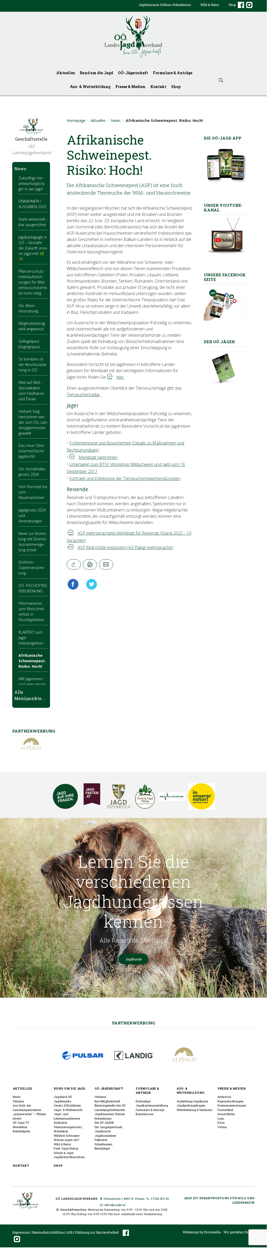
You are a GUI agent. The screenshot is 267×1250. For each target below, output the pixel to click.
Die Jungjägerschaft (108, 1127)
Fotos (221, 1122)
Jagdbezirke (62, 1101)
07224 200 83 (159, 1199)
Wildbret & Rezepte (66, 1136)
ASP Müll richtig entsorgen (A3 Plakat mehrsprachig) (125, 547)
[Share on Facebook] (74, 584)
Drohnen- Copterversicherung (31, 568)
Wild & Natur (209, 5)
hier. (120, 377)
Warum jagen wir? (66, 1140)
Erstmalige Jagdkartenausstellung (152, 1103)
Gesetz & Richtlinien (67, 1105)
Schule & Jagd (63, 1153)
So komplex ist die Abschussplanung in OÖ (32, 364)
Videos (222, 1127)
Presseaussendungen (232, 1105)
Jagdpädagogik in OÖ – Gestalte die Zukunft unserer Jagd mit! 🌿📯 (33, 248)
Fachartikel (225, 1110)
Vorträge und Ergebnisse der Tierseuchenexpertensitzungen (125, 478)
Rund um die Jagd (96, 72)
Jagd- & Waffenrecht (68, 1110)
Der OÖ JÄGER (104, 1122)
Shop (232, 5)
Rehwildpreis (21, 1131)
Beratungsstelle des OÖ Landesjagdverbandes (110, 1107)
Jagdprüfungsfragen (191, 1105)
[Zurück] (74, 564)
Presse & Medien (130, 86)
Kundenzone (144, 1114)
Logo (221, 1118)
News (116, 120)
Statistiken (61, 1131)
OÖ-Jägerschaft (133, 72)
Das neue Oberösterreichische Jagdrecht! (31, 451)
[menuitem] (164, 8)
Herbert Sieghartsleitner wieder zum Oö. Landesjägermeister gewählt (33, 422)
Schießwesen (103, 1144)
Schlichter (60, 1122)
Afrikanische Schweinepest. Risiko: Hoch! (32, 661)
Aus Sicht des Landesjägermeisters (27, 1107)
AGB (69, 1232)
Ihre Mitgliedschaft (107, 1101)
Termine (18, 1101)
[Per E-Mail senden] (106, 564)
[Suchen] (221, 80)
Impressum (20, 1232)
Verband (100, 1097)
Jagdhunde (133, 959)
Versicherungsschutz (68, 1127)
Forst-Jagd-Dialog (66, 1148)
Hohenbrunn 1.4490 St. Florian (124, 1199)
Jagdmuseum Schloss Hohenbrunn (165, 5)
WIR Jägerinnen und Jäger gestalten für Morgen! (32, 684)
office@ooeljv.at (114, 1205)
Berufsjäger (102, 1148)
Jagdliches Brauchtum (69, 1157)
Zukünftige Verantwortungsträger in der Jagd (31, 183)
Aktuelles (65, 72)
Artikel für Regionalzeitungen (231, 1099)
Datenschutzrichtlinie (48, 1232)
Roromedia (212, 1232)
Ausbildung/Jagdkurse (192, 1101)
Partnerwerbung (133, 1023)
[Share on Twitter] (89, 584)
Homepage (76, 120)
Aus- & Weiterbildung (90, 86)
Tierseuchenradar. (84, 394)
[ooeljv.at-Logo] (133, 37)
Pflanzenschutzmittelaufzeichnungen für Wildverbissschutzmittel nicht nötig (33, 282)
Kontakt (158, 86)
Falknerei (101, 1140)
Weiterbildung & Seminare (194, 1110)
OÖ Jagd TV (21, 1122)
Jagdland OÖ (63, 1097)
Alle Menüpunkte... (29, 695)
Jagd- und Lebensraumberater (67, 1116)
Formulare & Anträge (172, 72)
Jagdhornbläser (105, 1136)
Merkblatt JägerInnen (98, 457)
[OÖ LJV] (25, 1200)
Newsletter (20, 1127)
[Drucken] (90, 564)
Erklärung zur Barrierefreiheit (97, 1232)
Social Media (226, 1114)
